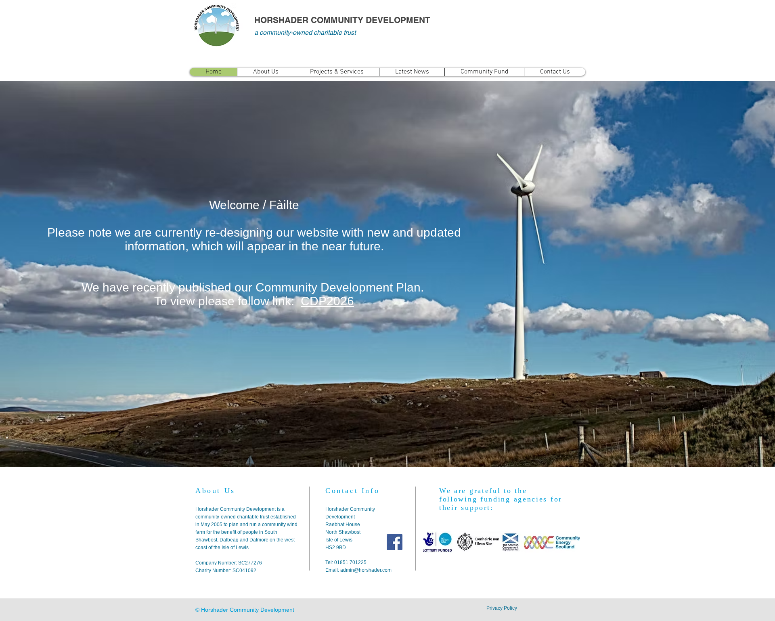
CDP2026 (327, 301)
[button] (265, 72)
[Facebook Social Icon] (394, 542)
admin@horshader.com (366, 570)
